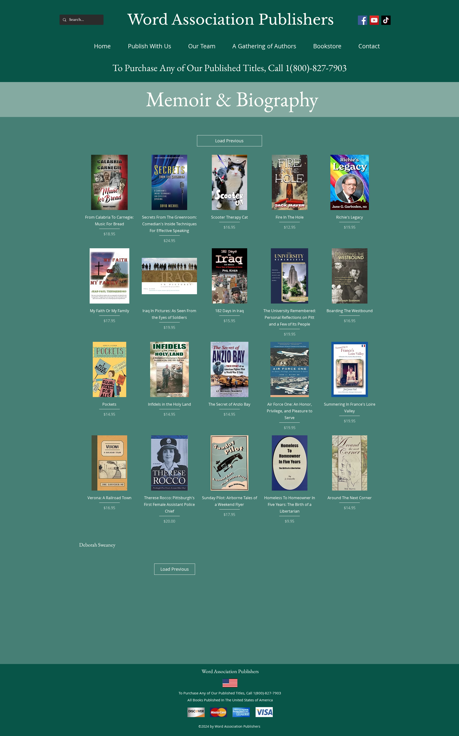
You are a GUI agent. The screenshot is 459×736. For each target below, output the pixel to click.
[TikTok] (386, 20)
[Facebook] (362, 20)
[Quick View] (109, 182)
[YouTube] (374, 20)
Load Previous (229, 141)
